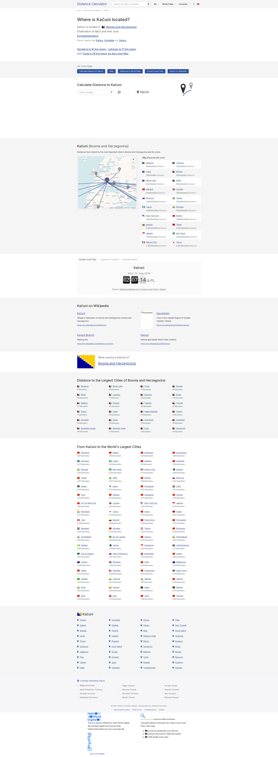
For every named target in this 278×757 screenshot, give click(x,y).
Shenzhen (148, 453)
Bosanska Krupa (88, 428)
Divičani (115, 657)
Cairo (178, 486)
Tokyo (179, 242)
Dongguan (149, 486)
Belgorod (86, 685)
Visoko (179, 411)
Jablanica (84, 652)
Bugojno (148, 395)
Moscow (150, 198)
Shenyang (180, 528)
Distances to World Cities (130, 71)
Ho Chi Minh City (88, 503)
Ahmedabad (181, 537)
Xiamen (179, 579)
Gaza (91, 690)
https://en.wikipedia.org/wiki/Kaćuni (91, 325)
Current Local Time (155, 71)
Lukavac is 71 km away (122, 49)
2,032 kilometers (156, 201)
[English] (198, 4)
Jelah (82, 668)
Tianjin (84, 478)
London (179, 189)
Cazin (115, 411)
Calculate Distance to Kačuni (91, 71)
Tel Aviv (170, 686)
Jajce (114, 662)
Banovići (179, 657)
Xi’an (83, 495)
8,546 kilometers (156, 228)
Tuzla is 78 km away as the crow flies (105, 53)
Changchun (149, 570)
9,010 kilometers (156, 237)
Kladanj (146, 662)
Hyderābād (86, 537)
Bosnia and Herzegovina (121, 27)
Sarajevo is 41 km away (91, 49)
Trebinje (147, 403)
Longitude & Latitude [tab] (109, 259)
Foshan (179, 495)
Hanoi (147, 511)
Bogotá (149, 224)
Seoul (115, 486)
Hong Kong (149, 520)
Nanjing (116, 495)
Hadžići (115, 636)
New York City (152, 216)
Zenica (122, 40)
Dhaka (84, 486)
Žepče (146, 641)
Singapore (148, 545)
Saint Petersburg (120, 554)
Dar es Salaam (87, 554)
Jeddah (84, 579)
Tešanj (83, 662)
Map (111, 71)
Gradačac (180, 420)
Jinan (146, 596)
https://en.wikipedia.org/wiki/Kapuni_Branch (95, 344)
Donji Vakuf (117, 646)
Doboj (83, 411)
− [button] (133, 162)
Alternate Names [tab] (129, 259)
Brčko (178, 395)
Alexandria (149, 554)
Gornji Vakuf (180, 631)
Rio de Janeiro (119, 537)
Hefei (146, 562)
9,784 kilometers (186, 246)
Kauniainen (163, 313)
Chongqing (181, 520)
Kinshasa (85, 461)
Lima (83, 520)
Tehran (179, 198)
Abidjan (84, 545)
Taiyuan (179, 596)
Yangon (116, 587)
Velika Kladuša (150, 411)
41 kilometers (155, 166)
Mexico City (151, 242)
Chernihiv (130, 693)
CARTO (134, 207)
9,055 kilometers (186, 237)
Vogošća (179, 636)
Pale (82, 657)
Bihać (178, 180)
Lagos (149, 207)
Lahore (116, 545)
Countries (183, 4)
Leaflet (111, 207)
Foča (146, 428)
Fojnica (99, 40)
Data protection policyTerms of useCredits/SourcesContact (139, 710)
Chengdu (180, 461)
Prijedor (116, 403)
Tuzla (148, 172)
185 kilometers (185, 184)
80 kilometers (185, 175)
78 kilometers (155, 175)
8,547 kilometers (186, 228)
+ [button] (133, 159)
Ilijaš (145, 631)
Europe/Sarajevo (87, 35)
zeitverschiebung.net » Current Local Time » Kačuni (143, 289)
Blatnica (146, 652)
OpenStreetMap (119, 207)
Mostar (179, 172)
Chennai (116, 579)
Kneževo (179, 662)
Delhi (115, 478)
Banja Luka (151, 180)
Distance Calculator (92, 4)
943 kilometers (155, 193)
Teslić (145, 657)
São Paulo (180, 233)
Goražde (85, 420)
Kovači (115, 652)
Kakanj (83, 625)
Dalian (83, 570)
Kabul (146, 587)
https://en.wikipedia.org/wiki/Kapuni (155, 344)
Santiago (117, 570)
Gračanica (148, 420)
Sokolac (178, 668)
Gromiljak (109, 40)
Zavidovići (180, 428)
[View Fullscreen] (133, 167)
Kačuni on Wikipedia (178, 71)
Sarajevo (150, 163)
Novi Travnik (180, 625)
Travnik (179, 403)
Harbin (179, 554)
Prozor (83, 641)
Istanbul (149, 189)
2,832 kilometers (186, 201)
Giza (115, 596)
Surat (83, 587)
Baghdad (85, 528)
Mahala (83, 631)
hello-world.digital (97, 754)
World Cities (167, 4)
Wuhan (147, 478)
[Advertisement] (171, 40)
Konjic (115, 420)
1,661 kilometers (186, 193)
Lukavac (180, 163)
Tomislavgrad (149, 668)
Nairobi (179, 587)
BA (155, 4)
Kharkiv (171, 690)
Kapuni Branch (85, 335)
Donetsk (87, 693)
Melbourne (181, 562)
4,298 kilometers (156, 210)
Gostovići (84, 646)
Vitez (177, 620)
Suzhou (147, 537)
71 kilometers (185, 166)
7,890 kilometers (186, 219)
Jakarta (149, 233)
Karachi (179, 469)
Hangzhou (149, 495)
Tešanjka (116, 668)
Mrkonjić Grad (119, 428)
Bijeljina (84, 403)
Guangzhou (181, 453)
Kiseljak (115, 625)
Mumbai (179, 207)
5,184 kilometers (186, 210)
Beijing (179, 216)
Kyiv (170, 693)
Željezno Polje (149, 636)
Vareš (82, 636)
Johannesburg (182, 545)
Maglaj (178, 652)
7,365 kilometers (156, 219)
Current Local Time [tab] (87, 259)
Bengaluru (85, 511)
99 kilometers (155, 184)
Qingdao (116, 528)
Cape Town (181, 570)
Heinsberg (88, 697)
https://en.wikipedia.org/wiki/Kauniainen (172, 325)
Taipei (179, 224)
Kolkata (147, 579)
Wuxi (83, 596)
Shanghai (85, 453)
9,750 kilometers (156, 246)
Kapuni (145, 335)
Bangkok (117, 562)
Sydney (84, 562)
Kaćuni (81, 313)
